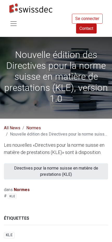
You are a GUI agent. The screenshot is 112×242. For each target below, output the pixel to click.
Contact (86, 28)
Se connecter (87, 18)
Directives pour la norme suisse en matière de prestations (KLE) (56, 171)
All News (12, 127)
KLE (12, 196)
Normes (33, 127)
